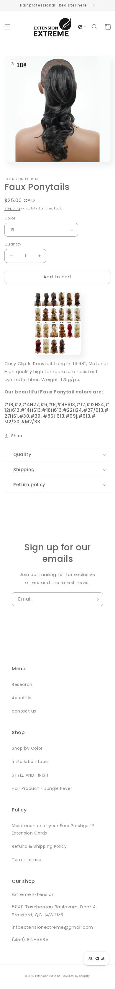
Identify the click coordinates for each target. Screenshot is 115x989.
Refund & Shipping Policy (39, 846)
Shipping (12, 208)
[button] (7, 26)
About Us (22, 698)
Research (22, 684)
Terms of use (26, 860)
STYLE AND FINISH (30, 775)
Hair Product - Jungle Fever (42, 788)
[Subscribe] (96, 599)
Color (10, 218)
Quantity (12, 244)
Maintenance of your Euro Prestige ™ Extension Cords (53, 829)
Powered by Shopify (76, 976)
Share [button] (17, 436)
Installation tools (30, 761)
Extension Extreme (48, 976)
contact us (24, 711)
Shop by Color (27, 748)
